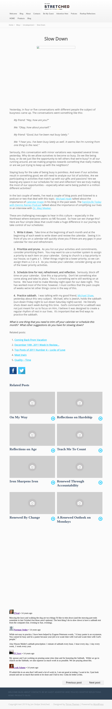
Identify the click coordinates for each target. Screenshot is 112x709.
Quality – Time (22, 360)
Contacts (36, 14)
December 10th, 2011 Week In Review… (36, 344)
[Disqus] (56, 569)
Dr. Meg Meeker (42, 208)
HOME (12, 18)
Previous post (74, 682)
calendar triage (35, 202)
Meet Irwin (20, 355)
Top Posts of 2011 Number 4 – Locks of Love (39, 350)
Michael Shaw (85, 295)
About (28, 14)
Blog (21, 14)
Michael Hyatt (64, 198)
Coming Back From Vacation (30, 339)
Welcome (13, 14)
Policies (74, 14)
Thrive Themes (72, 704)
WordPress (98, 704)
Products (21, 18)
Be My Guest (48, 14)
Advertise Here (62, 14)
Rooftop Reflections (87, 14)
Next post (94, 682)
